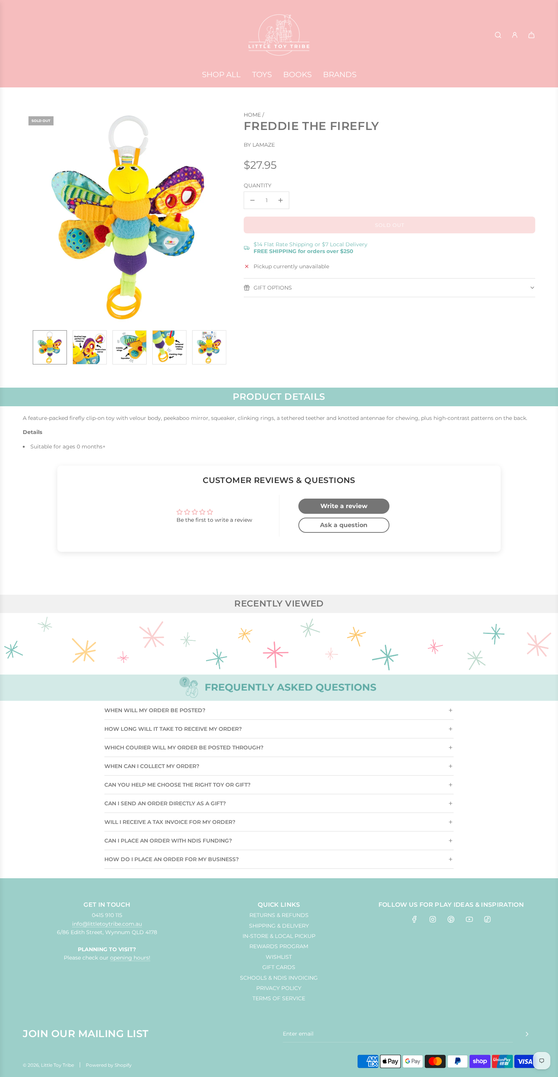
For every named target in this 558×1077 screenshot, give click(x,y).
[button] (33, 217)
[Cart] (531, 35)
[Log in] (514, 35)
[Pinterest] (451, 919)
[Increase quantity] (280, 200)
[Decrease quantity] (252, 200)
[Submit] (527, 1034)
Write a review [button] (343, 506)
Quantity (257, 185)
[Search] (498, 35)
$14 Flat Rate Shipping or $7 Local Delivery (310, 248)
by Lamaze (259, 144)
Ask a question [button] (343, 525)
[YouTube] (469, 919)
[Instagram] (432, 919)
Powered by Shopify (109, 1065)
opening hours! (130, 957)
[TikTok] (487, 919)
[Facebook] (414, 919)
